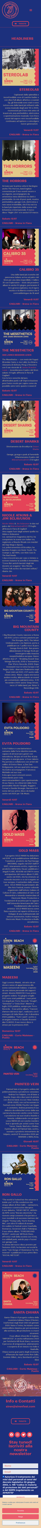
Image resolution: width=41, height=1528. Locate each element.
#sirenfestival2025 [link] (19, 526)
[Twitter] (23, 1434)
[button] (31, 10)
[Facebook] (11, 1434)
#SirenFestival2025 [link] (20, 460)
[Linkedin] (29, 1434)
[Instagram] (17, 1434)
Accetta (20, 1511)
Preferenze (20, 1523)
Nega (20, 1517)
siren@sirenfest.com (20, 1406)
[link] (8, 523)
